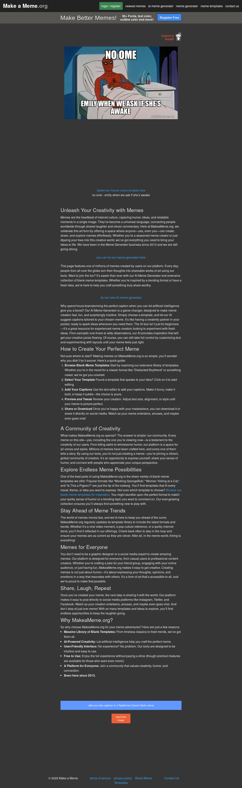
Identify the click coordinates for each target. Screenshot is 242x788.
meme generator (187, 6)
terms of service (100, 778)
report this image (121, 718)
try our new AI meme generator (121, 297)
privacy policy (123, 778)
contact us (232, 6)
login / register (111, 6)
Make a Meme (25, 5)
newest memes (135, 6)
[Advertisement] (29, 103)
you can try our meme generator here (121, 257)
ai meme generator (160, 6)
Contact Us (171, 778)
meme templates (212, 6)
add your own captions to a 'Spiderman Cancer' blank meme (121, 705)
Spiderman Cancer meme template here (121, 190)
